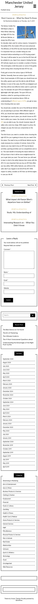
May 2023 (6, 431)
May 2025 (6, 373)
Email (6, 280)
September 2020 (8, 441)
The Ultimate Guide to (11, 336)
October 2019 (7, 449)
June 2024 (6, 406)
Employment (7, 499)
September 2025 (8, 359)
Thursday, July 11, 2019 (28, 21)
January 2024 (7, 423)
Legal (4, 527)
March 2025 (7, 380)
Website (6, 288)
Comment (7, 249)
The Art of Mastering (10, 333)
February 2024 (7, 420)
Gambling (6, 509)
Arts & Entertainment (9, 484)
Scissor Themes (16, 598)
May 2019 (6, 463)
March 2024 (7, 416)
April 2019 (6, 467)
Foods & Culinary (8, 506)
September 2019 (8, 452)
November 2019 (8, 445)
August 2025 (7, 362)
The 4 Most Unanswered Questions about (18, 339)
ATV (2, 122)
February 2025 (7, 384)
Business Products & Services (12, 491)
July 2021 (6, 434)
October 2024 (7, 398)
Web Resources (8, 567)
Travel (4, 560)
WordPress (19, 600)
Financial (5, 502)
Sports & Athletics (19, 15)
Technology (6, 556)
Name (6, 272)
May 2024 (6, 409)
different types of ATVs (19, 101)
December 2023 (8, 427)
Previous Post (9, 185)
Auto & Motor (7, 488)
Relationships (7, 545)
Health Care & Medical (10, 516)
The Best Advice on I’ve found (13, 330)
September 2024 (8, 402)
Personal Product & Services (11, 534)
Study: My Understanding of (19, 213)
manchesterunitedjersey (12, 21)
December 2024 (8, 391)
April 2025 (6, 377)
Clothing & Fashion (9, 495)
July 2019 (6, 459)
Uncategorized (7, 563)
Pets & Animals (7, 538)
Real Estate (6, 542)
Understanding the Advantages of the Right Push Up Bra (18, 343)
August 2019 (7, 456)
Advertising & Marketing (10, 481)
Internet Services (8, 524)
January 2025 (7, 388)
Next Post (31, 185)
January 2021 (7, 438)
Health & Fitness (8, 513)
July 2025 (6, 366)
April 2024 (6, 413)
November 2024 (8, 395)
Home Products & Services (11, 520)
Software (6, 549)
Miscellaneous (7, 531)
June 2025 (6, 370)
